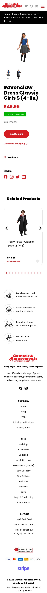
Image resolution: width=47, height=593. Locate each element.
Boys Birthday (24, 470)
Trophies (23, 486)
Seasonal (23, 454)
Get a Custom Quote (24, 524)
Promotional (23, 502)
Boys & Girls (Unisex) (23, 465)
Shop (14, 14)
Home (7, 14)
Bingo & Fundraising (23, 497)
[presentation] (6, 228)
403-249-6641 (24, 519)
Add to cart (16, 133)
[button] (6, 273)
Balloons (23, 481)
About (23, 406)
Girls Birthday (23, 476)
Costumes (25, 14)
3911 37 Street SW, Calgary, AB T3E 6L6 (24, 531)
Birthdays (23, 444)
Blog (23, 411)
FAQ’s (24, 416)
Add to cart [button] (13, 261)
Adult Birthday (23, 460)
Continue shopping (14, 143)
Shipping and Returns (23, 422)
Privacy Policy (23, 427)
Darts (23, 491)
